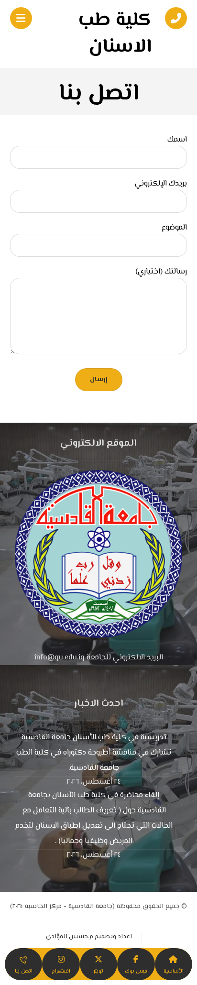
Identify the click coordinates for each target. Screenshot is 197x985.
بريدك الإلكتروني (161, 184)
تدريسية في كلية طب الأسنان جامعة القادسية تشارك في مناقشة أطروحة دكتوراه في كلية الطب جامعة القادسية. (93, 753)
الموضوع (174, 228)
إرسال (99, 379)
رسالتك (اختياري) (161, 272)
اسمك (177, 140)
